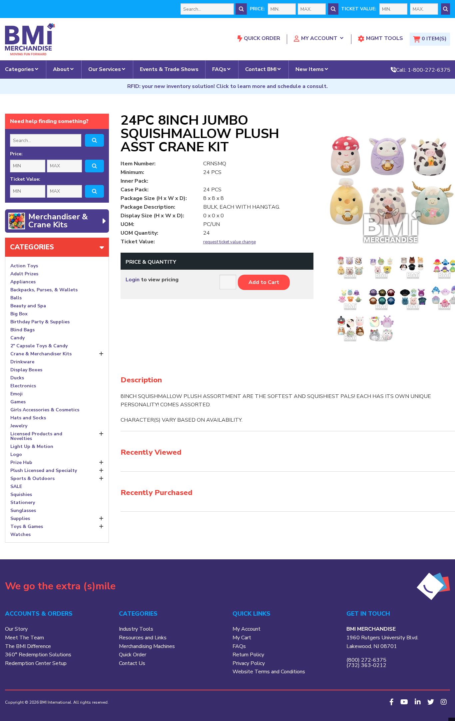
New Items (309, 69)
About (61, 69)
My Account (319, 38)
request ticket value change (229, 242)
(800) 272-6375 (366, 660)
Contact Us (132, 663)
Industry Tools (136, 629)
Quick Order (262, 38)
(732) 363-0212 (366, 665)
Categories (19, 69)
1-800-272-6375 (429, 69)
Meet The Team (24, 637)
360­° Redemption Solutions (38, 654)
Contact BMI (260, 69)
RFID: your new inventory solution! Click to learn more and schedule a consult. (227, 86)
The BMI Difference (28, 646)
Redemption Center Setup (36, 663)
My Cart (241, 637)
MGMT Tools (384, 38)
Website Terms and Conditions (268, 671)
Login (133, 279)
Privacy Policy (248, 663)
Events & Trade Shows (169, 69)
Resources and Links (143, 637)
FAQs (219, 69)
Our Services (104, 69)
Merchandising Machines (147, 646)
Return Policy (248, 654)
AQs (240, 646)
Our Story (16, 629)
